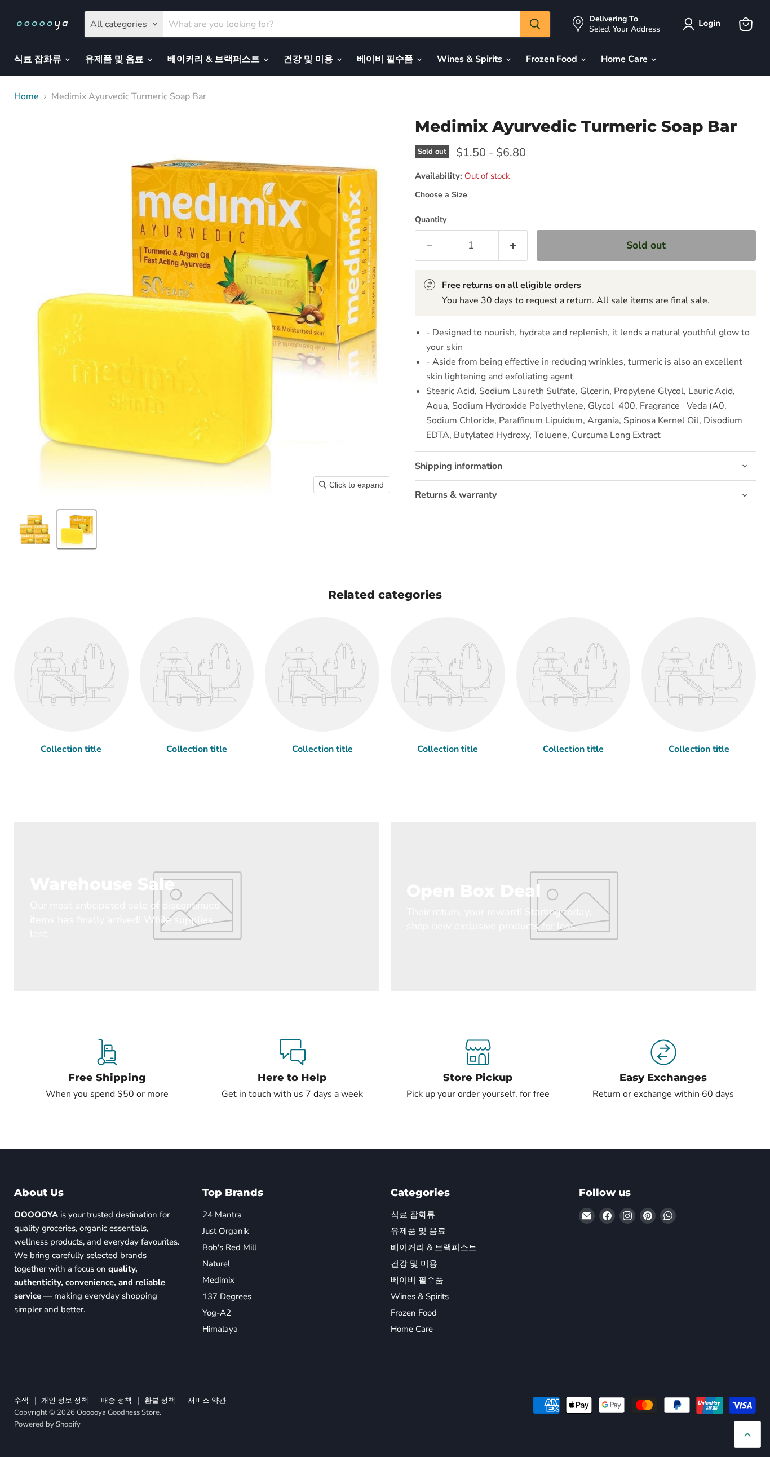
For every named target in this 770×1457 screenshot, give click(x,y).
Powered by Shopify (47, 1424)
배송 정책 (116, 1401)
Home (26, 96)
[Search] (535, 24)
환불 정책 (159, 1401)
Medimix (218, 1280)
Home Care (625, 59)
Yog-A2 (216, 1312)
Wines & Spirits (471, 59)
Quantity (430, 219)
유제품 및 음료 (115, 59)
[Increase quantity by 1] (513, 245)
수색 (21, 1401)
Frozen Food (552, 59)
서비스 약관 (207, 1401)
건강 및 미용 (309, 59)
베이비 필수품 (386, 59)
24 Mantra (222, 1214)
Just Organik (225, 1231)
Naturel (216, 1263)
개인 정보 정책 (64, 1401)
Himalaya (220, 1329)
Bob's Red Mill (229, 1247)
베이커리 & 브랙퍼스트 (214, 59)
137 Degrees (226, 1296)
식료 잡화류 (39, 59)
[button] (704, 24)
